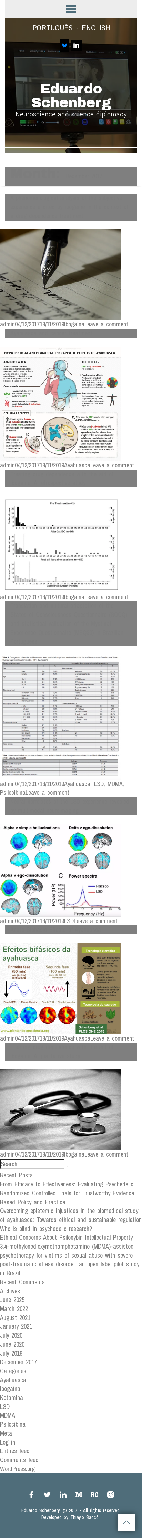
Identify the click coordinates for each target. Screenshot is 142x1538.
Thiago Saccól (85, 1517)
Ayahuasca (77, 465)
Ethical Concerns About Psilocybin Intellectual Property (66, 1237)
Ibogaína (74, 324)
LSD (99, 784)
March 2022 (14, 1308)
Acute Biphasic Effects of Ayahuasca (55, 929)
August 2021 (15, 1317)
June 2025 (12, 1299)
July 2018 (11, 1353)
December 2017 (18, 1362)
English (96, 28)
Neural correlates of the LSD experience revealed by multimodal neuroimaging (69, 806)
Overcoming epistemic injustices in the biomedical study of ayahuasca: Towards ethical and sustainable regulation (71, 1215)
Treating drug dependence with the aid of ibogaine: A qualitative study (61, 1051)
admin (7, 324)
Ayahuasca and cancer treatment (51, 333)
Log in (7, 1442)
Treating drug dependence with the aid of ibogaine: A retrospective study (61, 478)
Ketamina (11, 1397)
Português (52, 28)
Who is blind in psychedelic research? (46, 1228)
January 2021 (16, 1326)
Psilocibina (13, 792)
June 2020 (12, 1344)
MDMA (115, 784)
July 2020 (11, 1335)
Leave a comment (106, 324)
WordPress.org (17, 1469)
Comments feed (19, 1460)
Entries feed (15, 1451)
